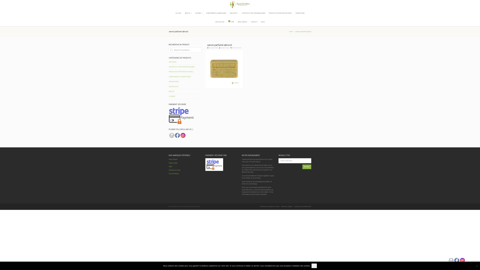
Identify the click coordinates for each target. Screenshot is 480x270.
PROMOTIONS (174, 81)
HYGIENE (172, 96)
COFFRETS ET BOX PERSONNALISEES (182, 67)
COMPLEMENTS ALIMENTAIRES (180, 77)
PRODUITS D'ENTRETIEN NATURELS (181, 72)
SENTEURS (172, 62)
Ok (314, 266)
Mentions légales (287, 206)
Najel (170, 166)
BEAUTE (171, 91)
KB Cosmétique (174, 173)
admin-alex (225, 48)
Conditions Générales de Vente (270, 206)
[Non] (477, 266)
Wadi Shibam (173, 159)
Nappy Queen (173, 163)
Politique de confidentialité (303, 206)
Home (291, 31)
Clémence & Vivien (174, 170)
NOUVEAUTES (173, 87)
